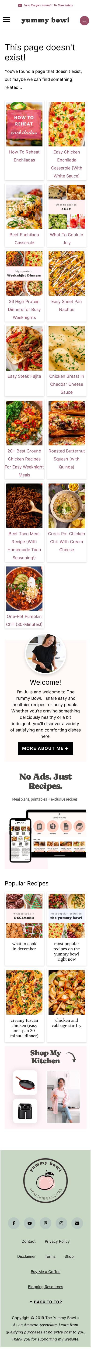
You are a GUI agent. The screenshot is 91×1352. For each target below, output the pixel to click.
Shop (69, 1256)
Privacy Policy (57, 1241)
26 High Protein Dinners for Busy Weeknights (24, 309)
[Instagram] (61, 1223)
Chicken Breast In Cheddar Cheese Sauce (66, 384)
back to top (48, 1302)
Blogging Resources (45, 1286)
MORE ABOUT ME (43, 748)
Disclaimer (26, 1256)
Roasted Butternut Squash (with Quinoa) (67, 458)
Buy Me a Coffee (45, 1271)
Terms (50, 1256)
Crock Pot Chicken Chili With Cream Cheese (66, 541)
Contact (28, 1241)
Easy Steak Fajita (24, 376)
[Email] (77, 1223)
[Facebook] (14, 1223)
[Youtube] (29, 1223)
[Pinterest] (45, 1223)
